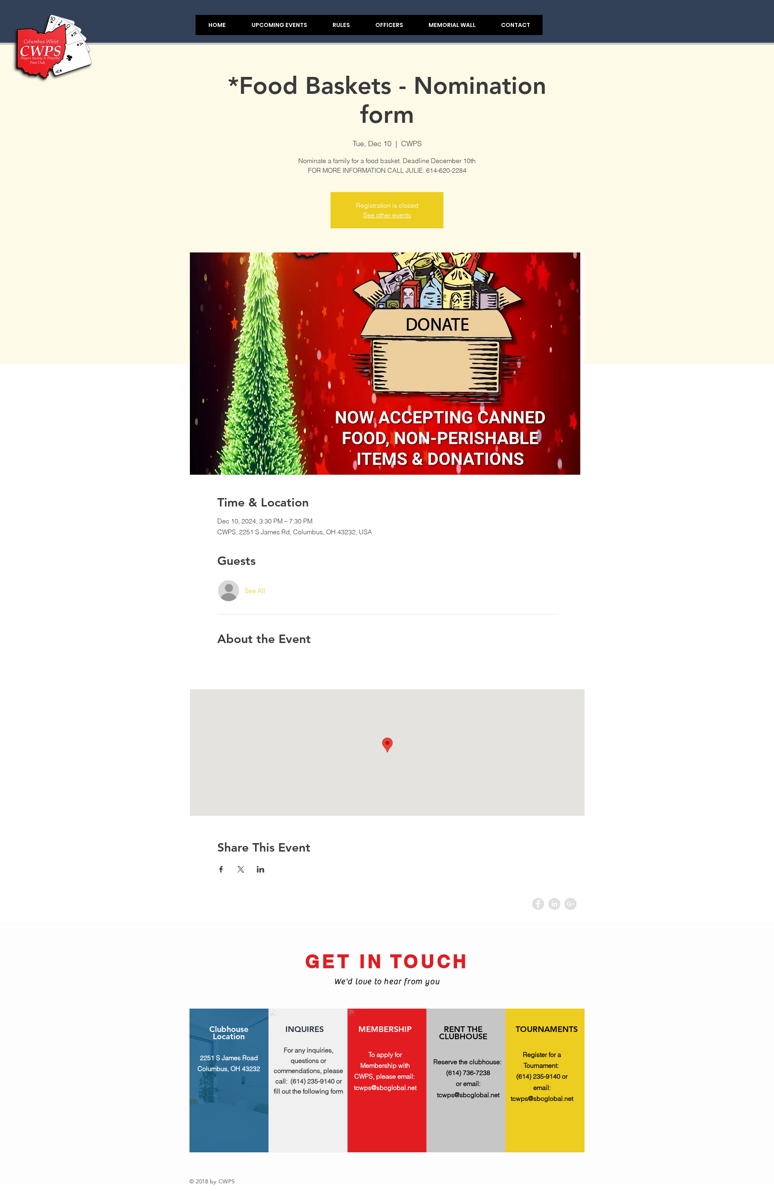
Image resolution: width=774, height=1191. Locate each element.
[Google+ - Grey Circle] (570, 904)
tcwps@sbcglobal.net (385, 1087)
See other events (387, 215)
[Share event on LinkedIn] (260, 869)
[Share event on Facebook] (221, 869)
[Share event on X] (241, 869)
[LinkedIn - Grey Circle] (554, 904)
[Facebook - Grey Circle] (538, 904)
